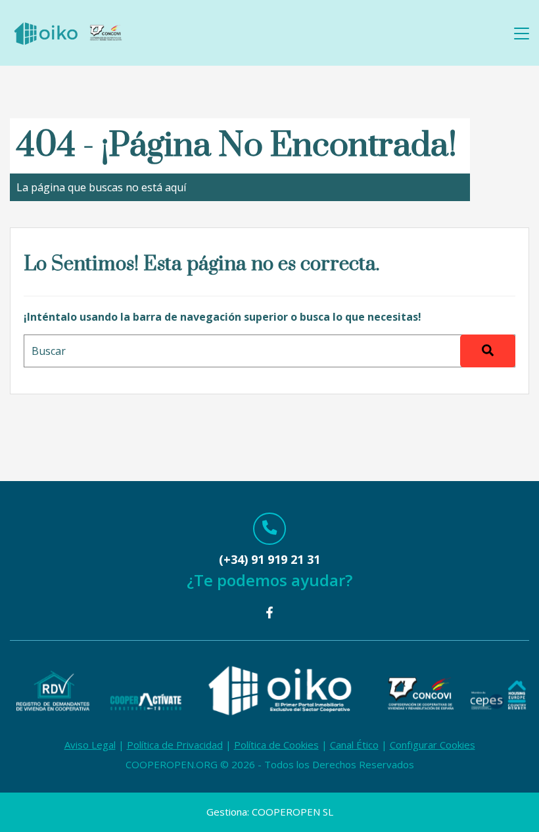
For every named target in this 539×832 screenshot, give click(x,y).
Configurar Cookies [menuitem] (432, 744)
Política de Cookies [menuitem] (276, 744)
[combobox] (269, 351)
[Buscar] (487, 351)
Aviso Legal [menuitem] (90, 744)
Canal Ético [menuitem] (354, 744)
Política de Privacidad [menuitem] (175, 744)
